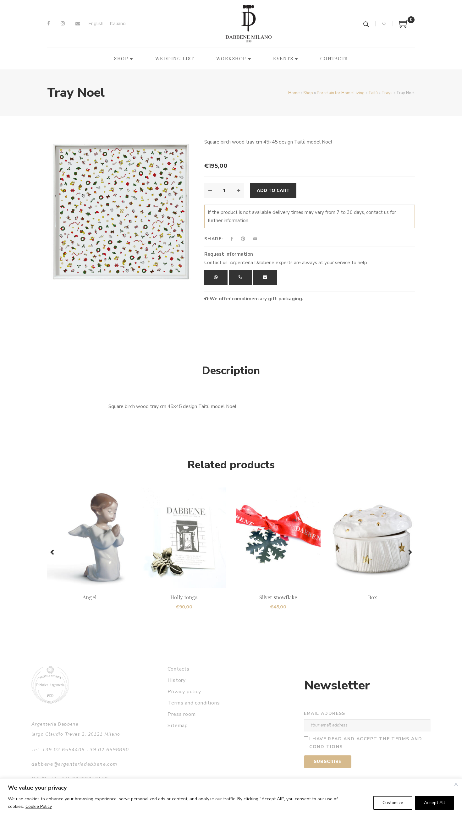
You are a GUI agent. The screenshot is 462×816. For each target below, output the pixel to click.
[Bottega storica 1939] (50, 685)
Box (372, 597)
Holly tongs (183, 597)
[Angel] (89, 537)
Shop (308, 93)
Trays (387, 93)
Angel (89, 597)
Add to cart (273, 190)
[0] (404, 26)
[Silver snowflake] (278, 537)
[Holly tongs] (183, 537)
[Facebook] (48, 23)
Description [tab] (231, 370)
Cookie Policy (38, 806)
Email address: (325, 713)
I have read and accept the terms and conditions (365, 743)
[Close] (456, 784)
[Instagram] (63, 23)
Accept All (434, 803)
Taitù (373, 93)
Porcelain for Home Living (341, 93)
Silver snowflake (278, 597)
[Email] (77, 23)
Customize (392, 803)
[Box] (372, 537)
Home (294, 93)
